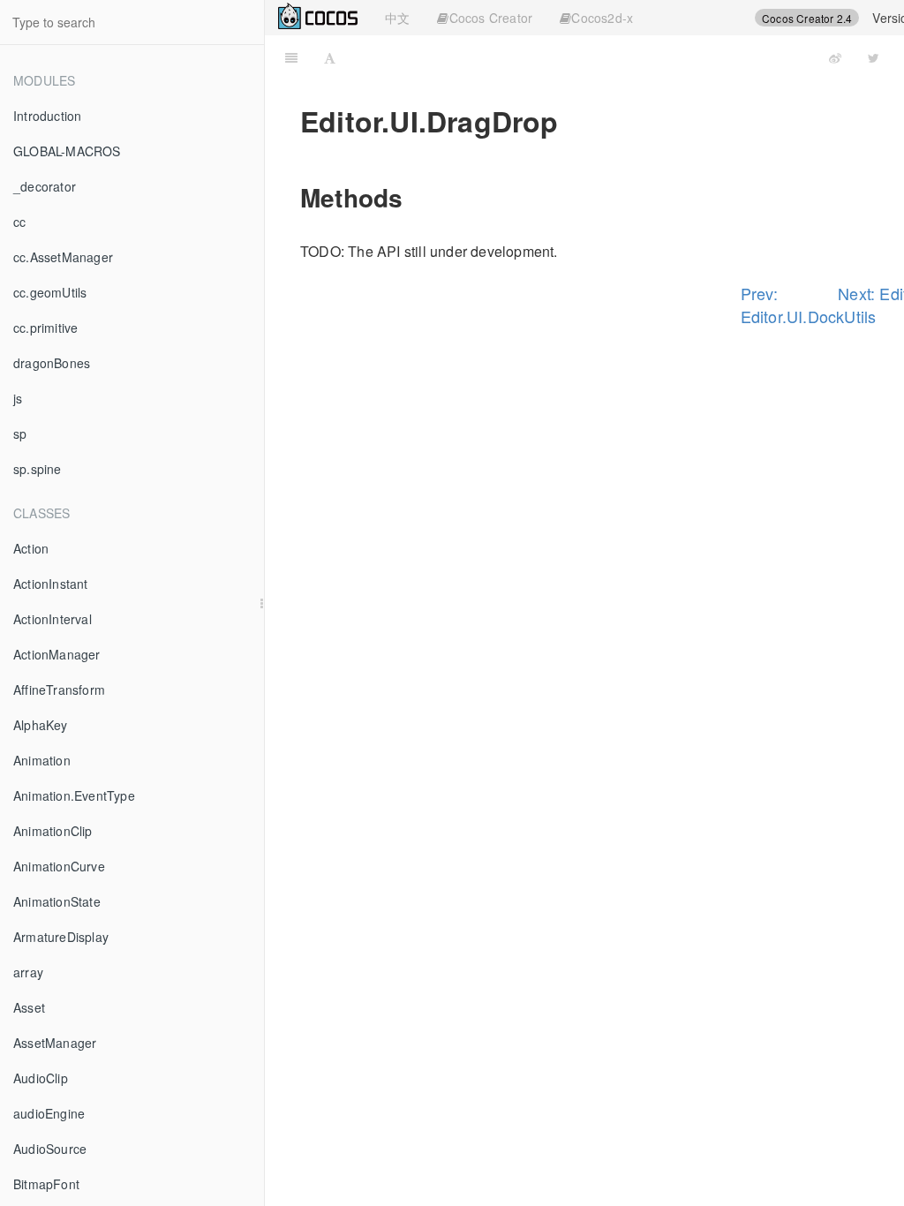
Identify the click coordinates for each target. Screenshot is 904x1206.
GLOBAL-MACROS (67, 151)
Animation (42, 760)
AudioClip (40, 1078)
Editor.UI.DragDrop (601, 57)
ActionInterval (52, 619)
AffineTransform (59, 689)
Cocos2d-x (602, 17)
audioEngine (49, 1113)
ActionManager (57, 654)
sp (19, 433)
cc (19, 221)
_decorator (44, 186)
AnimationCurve (59, 866)
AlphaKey (40, 725)
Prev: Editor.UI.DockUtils (790, 305)
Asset (29, 1007)
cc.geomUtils (50, 292)
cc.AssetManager (63, 257)
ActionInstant (50, 583)
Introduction (47, 115)
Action (31, 548)
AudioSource (50, 1148)
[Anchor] (415, 197)
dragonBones (51, 363)
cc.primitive (45, 327)
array (28, 972)
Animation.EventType (74, 795)
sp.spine (37, 469)
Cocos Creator (491, 17)
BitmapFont (46, 1184)
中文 (397, 17)
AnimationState (57, 901)
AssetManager (54, 1042)
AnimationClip (53, 831)
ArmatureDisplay (61, 937)
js (17, 398)
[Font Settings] (330, 57)
